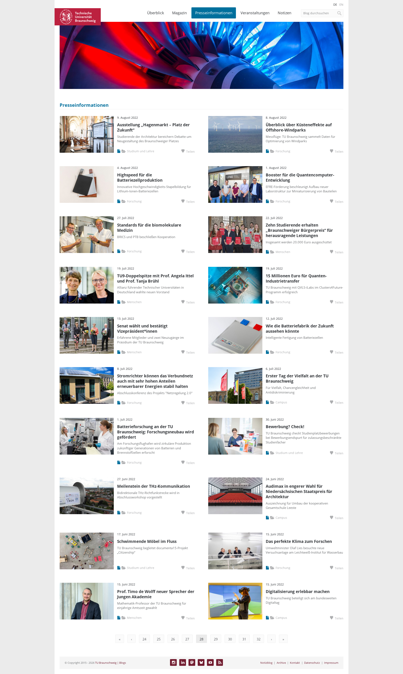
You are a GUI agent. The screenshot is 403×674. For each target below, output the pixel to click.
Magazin (179, 12)
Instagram (173, 662)
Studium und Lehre (140, 151)
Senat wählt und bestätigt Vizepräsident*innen (142, 328)
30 (230, 639)
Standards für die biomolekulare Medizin (149, 227)
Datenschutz (312, 663)
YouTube (210, 662)
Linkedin (182, 662)
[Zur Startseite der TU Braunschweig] (78, 16)
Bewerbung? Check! (285, 426)
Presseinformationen (213, 12)
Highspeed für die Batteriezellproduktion (139, 177)
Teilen (190, 152)
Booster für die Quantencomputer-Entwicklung (300, 177)
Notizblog (266, 663)
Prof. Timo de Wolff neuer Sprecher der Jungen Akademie (155, 594)
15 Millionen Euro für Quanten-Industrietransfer (296, 278)
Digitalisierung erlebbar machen (298, 591)
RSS (219, 662)
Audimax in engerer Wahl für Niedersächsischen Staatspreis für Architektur (299, 491)
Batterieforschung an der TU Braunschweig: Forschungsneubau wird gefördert (155, 432)
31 (244, 639)
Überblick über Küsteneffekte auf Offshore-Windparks (299, 127)
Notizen (284, 12)
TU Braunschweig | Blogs (110, 663)
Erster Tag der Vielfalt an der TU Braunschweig (297, 378)
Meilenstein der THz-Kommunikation (153, 486)
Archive (281, 663)
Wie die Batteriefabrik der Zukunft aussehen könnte (300, 328)
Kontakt (295, 663)
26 (173, 639)
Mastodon (191, 662)
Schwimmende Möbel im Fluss (147, 541)
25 (159, 639)
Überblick (155, 12)
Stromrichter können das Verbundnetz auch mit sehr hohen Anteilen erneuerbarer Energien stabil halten (155, 381)
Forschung (283, 151)
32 (258, 639)
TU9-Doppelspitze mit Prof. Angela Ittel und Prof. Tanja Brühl (155, 278)
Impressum (331, 663)
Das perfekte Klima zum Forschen (299, 541)
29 (216, 639)
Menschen (283, 252)
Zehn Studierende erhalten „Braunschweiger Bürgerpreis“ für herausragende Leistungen (299, 230)
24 (144, 639)
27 (187, 639)
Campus (281, 402)
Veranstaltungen (255, 12)
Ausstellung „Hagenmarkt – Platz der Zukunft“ (153, 127)
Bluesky (201, 662)
